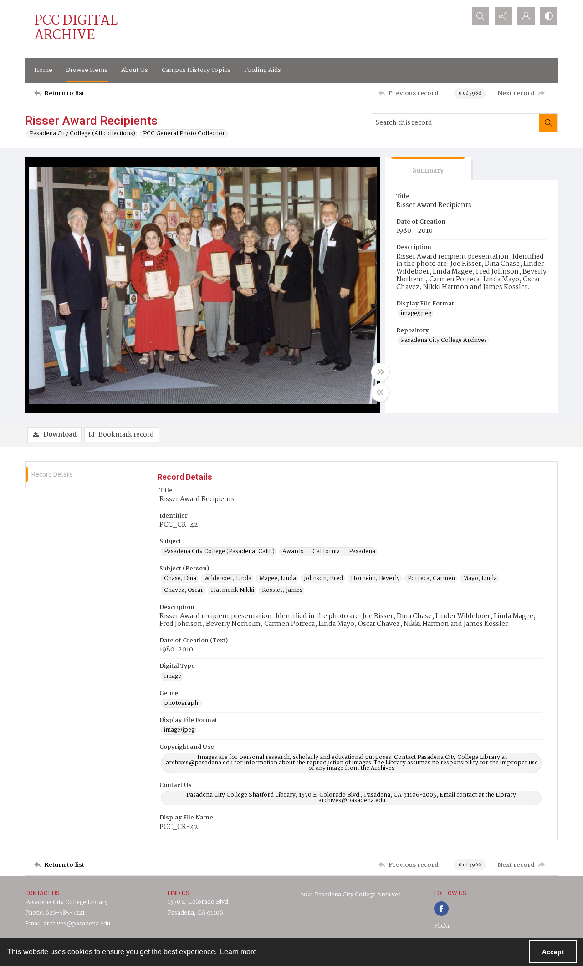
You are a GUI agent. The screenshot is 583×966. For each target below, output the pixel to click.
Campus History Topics (196, 70)
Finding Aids (262, 70)
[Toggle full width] (380, 372)
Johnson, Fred (323, 578)
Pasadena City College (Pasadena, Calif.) (219, 551)
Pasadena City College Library (66, 902)
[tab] (428, 168)
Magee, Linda (277, 578)
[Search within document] (548, 123)
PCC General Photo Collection (184, 133)
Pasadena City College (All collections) (82, 133)
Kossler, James (282, 590)
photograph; (182, 703)
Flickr (442, 926)
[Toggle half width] (380, 392)
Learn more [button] (238, 952)
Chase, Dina (180, 578)
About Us (134, 70)
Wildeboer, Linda (227, 578)
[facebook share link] (441, 908)
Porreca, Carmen (431, 578)
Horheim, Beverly (375, 578)
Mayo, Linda (480, 578)
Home (43, 70)
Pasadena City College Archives (444, 340)
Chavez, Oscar (183, 590)
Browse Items (86, 70)
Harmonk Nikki (232, 590)
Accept (553, 952)
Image (172, 676)
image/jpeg (416, 313)
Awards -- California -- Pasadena (328, 551)
